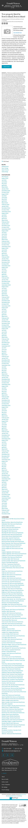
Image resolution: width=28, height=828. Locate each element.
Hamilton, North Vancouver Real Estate (9, 111)
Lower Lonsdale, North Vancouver (11, 119)
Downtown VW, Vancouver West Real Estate (10, 99)
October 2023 (5, 227)
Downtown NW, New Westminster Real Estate (10, 97)
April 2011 (4, 468)
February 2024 (5, 222)
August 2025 (5, 194)
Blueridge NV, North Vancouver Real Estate (12, 532)
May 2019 (4, 313)
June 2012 (4, 444)
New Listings (5, 168)
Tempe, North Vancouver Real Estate (13, 143)
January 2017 (5, 358)
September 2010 (6, 478)
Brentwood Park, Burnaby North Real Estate (13, 541)
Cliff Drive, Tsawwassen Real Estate (8, 91)
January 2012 (5, 452)
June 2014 (4, 410)
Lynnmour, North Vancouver (18, 121)
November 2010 (6, 475)
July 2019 (4, 309)
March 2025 (5, 203)
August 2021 (5, 267)
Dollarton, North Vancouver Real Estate (15, 95)
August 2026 (5, 178)
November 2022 (6, 243)
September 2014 (6, 405)
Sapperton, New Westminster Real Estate (9, 136)
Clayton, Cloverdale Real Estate (19, 90)
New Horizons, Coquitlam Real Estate (11, 649)
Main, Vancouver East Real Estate (18, 123)
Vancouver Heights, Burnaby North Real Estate (13, 705)
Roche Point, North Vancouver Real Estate (16, 135)
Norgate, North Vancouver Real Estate (11, 653)
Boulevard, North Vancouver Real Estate (13, 78)
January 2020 (5, 299)
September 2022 (6, 246)
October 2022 (5, 244)
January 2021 (5, 279)
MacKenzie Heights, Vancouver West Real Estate (14, 644)
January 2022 (5, 258)
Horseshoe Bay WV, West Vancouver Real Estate (10, 113)
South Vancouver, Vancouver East (14, 140)
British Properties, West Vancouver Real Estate (13, 543)
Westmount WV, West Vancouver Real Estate (13, 712)
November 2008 (6, 513)
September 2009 (6, 498)
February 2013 (5, 431)
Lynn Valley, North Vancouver (15, 120)
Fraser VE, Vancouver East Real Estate (11, 597)
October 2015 (5, 382)
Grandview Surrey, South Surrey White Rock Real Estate (12, 108)
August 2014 (5, 407)
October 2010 (5, 477)
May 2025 (4, 199)
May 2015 (4, 391)
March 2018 (4, 337)
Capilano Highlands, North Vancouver (17, 85)
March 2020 (5, 295)
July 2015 (4, 388)
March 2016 (4, 374)
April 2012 (4, 447)
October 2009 (5, 496)
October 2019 (5, 304)
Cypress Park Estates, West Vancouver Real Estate (15, 92)
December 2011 (6, 454)
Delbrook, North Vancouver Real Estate (13, 94)
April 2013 (4, 428)
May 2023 (4, 236)
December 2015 (6, 379)
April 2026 (4, 185)
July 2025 (4, 196)
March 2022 (5, 255)
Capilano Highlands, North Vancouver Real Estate (11, 86)
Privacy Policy (23, 794)
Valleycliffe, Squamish (17, 147)
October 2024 (5, 209)
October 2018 (5, 325)
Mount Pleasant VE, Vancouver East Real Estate (10, 125)
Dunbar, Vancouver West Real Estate (11, 587)
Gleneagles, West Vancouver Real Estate (16, 107)
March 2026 (5, 187)
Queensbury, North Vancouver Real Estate (18, 133)
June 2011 (4, 465)
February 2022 (5, 257)
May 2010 (4, 486)
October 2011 (5, 458)
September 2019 (6, 306)
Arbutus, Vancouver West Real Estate (11, 527)
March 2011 (4, 470)
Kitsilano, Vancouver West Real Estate (11, 630)
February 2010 (5, 491)
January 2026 (5, 189)
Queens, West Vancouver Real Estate (11, 669)
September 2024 (6, 211)
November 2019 (6, 302)
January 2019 (5, 320)
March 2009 (5, 508)
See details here (17, 32)
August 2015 (5, 386)
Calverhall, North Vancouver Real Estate (13, 83)
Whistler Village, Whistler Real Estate (11, 718)
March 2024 (5, 220)
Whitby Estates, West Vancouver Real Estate (13, 719)
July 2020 (4, 288)
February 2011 (5, 472)
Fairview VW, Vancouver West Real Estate (18, 102)
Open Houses (5, 170)
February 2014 (5, 417)
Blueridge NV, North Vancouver (7, 77)
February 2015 (5, 396)
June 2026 (4, 182)
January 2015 (5, 398)
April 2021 (4, 274)
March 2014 (5, 416)
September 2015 (6, 384)
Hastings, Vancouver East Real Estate (17, 112)
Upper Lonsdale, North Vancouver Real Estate (13, 702)
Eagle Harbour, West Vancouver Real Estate (13, 590)
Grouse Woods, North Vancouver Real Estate (13, 609)
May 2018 (4, 334)
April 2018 (4, 335)
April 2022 (4, 253)
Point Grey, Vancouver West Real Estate (12, 663)
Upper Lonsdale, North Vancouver (10, 700)
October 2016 (5, 363)
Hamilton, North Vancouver (21, 109)
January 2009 (5, 512)
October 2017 (5, 344)
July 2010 (4, 482)
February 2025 (5, 204)
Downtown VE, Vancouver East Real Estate (18, 98)
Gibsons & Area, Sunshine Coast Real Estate (10, 106)
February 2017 (5, 356)
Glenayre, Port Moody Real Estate (10, 602)
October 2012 (5, 437)
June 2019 (4, 311)
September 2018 (6, 327)
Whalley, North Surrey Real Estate (11, 151)
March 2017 (4, 354)
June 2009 (4, 503)
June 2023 (4, 234)
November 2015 (6, 381)
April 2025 (4, 201)
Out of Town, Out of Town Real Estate (11, 656)
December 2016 (6, 360)
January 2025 (5, 206)
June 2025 (4, 197)
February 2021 (5, 278)
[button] (3, 755)
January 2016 (5, 377)
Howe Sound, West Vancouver (9, 620)
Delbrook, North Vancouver (8, 573)
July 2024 (4, 215)
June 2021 (4, 271)
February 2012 (5, 451)
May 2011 (4, 466)
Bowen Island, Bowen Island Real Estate (14, 21)
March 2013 (4, 430)
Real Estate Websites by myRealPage (14, 795)
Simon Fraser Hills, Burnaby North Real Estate (13, 684)
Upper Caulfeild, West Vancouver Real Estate (13, 697)
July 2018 (4, 330)
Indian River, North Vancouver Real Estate (9, 115)
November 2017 (6, 342)
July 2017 (4, 348)
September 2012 (6, 438)
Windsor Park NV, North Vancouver (11, 155)
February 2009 (5, 510)
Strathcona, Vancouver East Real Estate (12, 690)
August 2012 (5, 440)
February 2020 (5, 297)
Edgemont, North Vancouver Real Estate (12, 592)
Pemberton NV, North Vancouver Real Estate (17, 128)
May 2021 (4, 272)
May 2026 (4, 183)
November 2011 (5, 456)
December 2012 (6, 435)
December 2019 (6, 300)
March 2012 (4, 449)
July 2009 (4, 501)
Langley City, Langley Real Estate (10, 632)
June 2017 (4, 349)
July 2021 (4, 269)
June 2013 (4, 424)
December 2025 (6, 190)
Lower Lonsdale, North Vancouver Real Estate (13, 635)
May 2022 (4, 251)
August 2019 (5, 307)
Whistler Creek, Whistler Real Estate (11, 716)
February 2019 (5, 318)
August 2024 (5, 213)
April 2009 (4, 506)
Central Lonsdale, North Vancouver (10, 559)
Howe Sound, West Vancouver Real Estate (16, 114)
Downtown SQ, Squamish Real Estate (11, 581)
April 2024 (4, 218)
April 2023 (4, 237)
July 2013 (4, 423)
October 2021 (5, 264)
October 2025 (5, 192)
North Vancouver (16, 127)
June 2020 (4, 290)
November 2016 (6, 362)
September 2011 (6, 459)
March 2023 (5, 239)
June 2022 (4, 250)
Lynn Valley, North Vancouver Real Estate (12, 639)
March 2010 (5, 489)
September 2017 (6, 346)
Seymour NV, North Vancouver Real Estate (12, 681)
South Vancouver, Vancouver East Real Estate (13, 688)
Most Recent (5, 176)
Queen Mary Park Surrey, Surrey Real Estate (13, 667)
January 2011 (5, 473)
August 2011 (5, 461)
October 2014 (5, 403)
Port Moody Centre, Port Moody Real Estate (13, 665)
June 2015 (4, 389)
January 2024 (5, 223)
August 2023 (5, 230)
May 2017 (4, 351)
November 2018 (6, 323)
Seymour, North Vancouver (8, 683)
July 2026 (4, 180)
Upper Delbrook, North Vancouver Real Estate (13, 698)
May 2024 (4, 216)
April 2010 (4, 487)
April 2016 (4, 372)
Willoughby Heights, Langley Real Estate (12, 721)
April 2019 (4, 314)
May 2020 (4, 292)
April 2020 (4, 293)
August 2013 (5, 421)
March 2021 (4, 276)
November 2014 (6, 402)
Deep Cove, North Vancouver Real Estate (9, 93)
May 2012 (4, 445)
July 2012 (4, 442)
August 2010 (5, 480)
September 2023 (6, 229)
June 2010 (4, 484)
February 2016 (5, 375)
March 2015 (4, 395)
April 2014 (4, 414)
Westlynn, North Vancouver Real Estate (11, 711)
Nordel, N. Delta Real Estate (15, 126)
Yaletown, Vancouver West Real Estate (13, 158)
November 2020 (6, 281)
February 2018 (5, 339)
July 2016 (4, 367)
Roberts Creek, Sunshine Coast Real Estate (13, 674)
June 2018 (4, 332)
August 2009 (5, 500)
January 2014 (5, 419)
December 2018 (6, 321)
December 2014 (6, 400)
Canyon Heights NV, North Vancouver (11, 546)
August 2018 (5, 328)
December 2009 (6, 494)
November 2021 (6, 262)
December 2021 (6, 260)
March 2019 (4, 316)
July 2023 (4, 232)
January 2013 (5, 433)
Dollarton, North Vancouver (8, 576)
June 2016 (4, 368)
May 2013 (4, 426)
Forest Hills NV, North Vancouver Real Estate (10, 104)
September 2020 (6, 285)
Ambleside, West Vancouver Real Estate (12, 524)
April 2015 (4, 393)
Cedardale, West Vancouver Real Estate (12, 557)
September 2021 (6, 265)
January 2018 (5, 341)
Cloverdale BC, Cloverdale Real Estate (11, 566)
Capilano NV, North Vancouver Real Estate (12, 555)
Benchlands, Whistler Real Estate (18, 76)
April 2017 (4, 353)
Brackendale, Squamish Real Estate (11, 538)
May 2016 (4, 370)
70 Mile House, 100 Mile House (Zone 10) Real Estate (16, 72)
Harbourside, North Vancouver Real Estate (12, 615)
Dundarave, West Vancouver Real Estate (15, 100)
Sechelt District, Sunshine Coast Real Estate (13, 679)
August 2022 (5, 248)
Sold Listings (5, 171)
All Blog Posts (5, 166)
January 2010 (5, 492)
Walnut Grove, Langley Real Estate (10, 707)
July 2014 (4, 409)
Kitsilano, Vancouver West (20, 116)
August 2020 (5, 286)
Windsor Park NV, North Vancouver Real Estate (13, 725)
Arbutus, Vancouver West (8, 525)
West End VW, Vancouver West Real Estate (12, 149)
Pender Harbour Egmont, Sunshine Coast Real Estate (11, 129)
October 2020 (5, 283)
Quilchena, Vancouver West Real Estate (9, 134)
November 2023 (6, 225)
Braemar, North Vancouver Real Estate (12, 80)
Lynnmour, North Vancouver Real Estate (9, 122)
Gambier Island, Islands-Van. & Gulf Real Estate (17, 105)
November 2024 (6, 208)
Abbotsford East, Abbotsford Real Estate (9, 73)
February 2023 (5, 241)
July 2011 (4, 463)
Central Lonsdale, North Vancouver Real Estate (13, 560)
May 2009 (4, 505)
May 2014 (4, 412)
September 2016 (6, 365)
